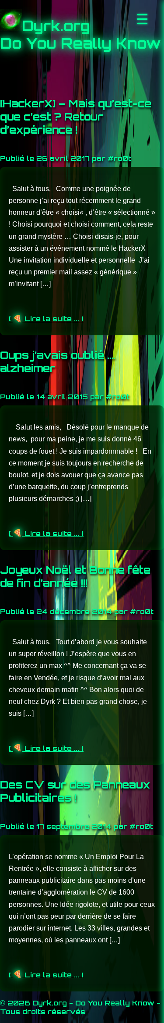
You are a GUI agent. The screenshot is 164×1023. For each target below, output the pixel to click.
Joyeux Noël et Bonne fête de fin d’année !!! (75, 576)
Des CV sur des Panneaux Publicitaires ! (75, 791)
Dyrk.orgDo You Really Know (80, 34)
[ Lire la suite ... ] (46, 318)
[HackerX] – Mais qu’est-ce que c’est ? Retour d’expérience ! (75, 116)
